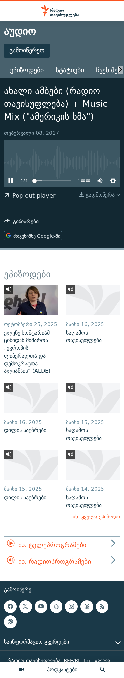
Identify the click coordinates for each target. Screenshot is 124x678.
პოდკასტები (62, 669)
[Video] (21, 670)
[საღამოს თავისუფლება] (93, 300)
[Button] (21, 223)
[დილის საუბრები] (31, 398)
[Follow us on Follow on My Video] (56, 607)
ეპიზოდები (27, 69)
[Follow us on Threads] (86, 607)
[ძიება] (102, 670)
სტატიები (70, 69)
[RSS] (102, 607)
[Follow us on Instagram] (71, 607)
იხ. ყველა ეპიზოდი (96, 516)
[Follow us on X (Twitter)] (25, 607)
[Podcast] (10, 622)
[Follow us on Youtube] (41, 607)
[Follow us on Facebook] (10, 607)
